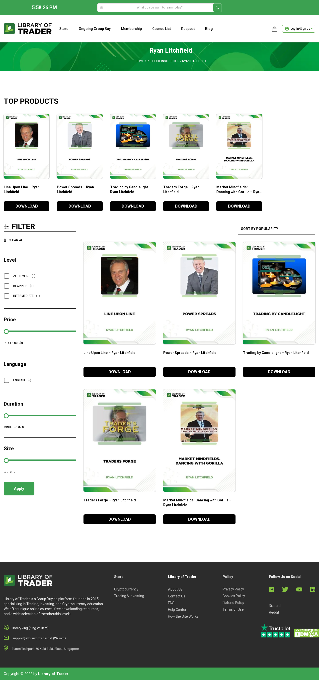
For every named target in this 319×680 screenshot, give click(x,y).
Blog (209, 29)
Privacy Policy (233, 589)
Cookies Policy (234, 596)
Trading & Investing (129, 596)
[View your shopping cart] (274, 28)
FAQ (171, 603)
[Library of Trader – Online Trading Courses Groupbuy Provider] (28, 28)
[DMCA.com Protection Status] (306, 633)
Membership (131, 29)
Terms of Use (233, 609)
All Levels (24, 276)
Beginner (23, 286)
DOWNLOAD (26, 206)
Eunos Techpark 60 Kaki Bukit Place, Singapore (45, 649)
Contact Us (176, 596)
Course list (161, 29)
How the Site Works (183, 616)
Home (140, 61)
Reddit (274, 612)
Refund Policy (233, 603)
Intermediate (26, 296)
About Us (175, 589)
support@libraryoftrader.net (32, 638)
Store (63, 29)
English (22, 380)
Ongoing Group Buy (95, 29)
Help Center (177, 610)
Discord (275, 606)
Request (188, 29)
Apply (19, 488)
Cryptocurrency (126, 589)
